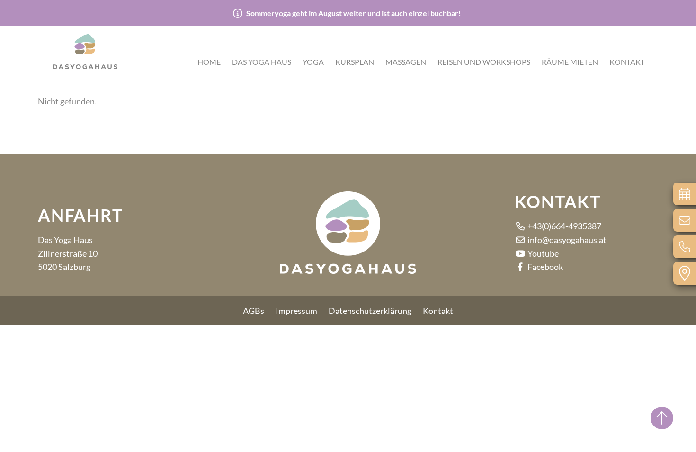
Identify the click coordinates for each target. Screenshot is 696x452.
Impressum (296, 310)
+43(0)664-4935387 (563, 226)
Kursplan (354, 62)
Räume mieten (570, 62)
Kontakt (627, 62)
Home (209, 62)
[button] (85, 49)
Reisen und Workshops (483, 62)
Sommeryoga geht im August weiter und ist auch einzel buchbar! (353, 13)
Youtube (542, 253)
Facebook (544, 266)
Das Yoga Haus (261, 62)
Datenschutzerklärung (370, 310)
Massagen (405, 62)
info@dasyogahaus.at (566, 239)
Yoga (313, 62)
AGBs (253, 310)
